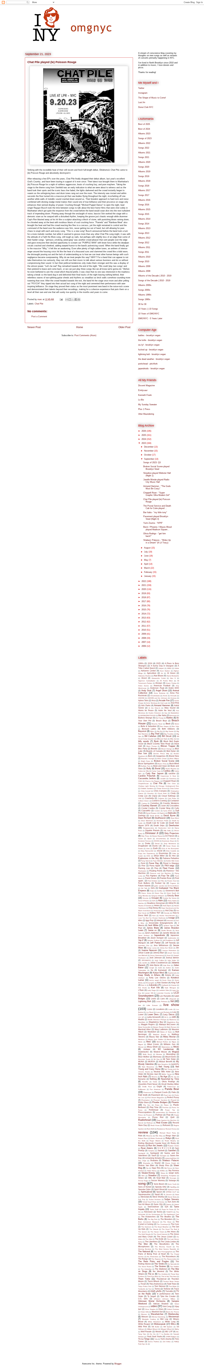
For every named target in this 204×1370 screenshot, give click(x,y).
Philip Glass (143, 1102)
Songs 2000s (144, 290)
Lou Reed (149, 1012)
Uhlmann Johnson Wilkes (164, 1299)
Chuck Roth (162, 793)
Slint (143, 1176)
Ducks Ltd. (157, 846)
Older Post (124, 327)
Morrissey (157, 1057)
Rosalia (141, 1145)
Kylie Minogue (170, 988)
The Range (143, 1259)
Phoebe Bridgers (160, 1102)
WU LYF (168, 1331)
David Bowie (155, 816)
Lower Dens (153, 1014)
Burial (157, 768)
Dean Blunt (175, 818)
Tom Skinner (159, 1286)
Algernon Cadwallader (146, 681)
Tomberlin (141, 1289)
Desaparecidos (148, 828)
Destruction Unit (164, 828)
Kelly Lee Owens (157, 978)
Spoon (159, 1192)
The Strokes (160, 1266)
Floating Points (155, 871)
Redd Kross (155, 1125)
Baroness (173, 715)
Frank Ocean (150, 878)
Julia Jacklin (142, 963)
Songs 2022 (143, 148)
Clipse (154, 796)
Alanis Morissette (173, 676)
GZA (153, 901)
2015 (144, 609)
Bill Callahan (150, 736)
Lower (141, 1014)
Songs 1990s (144, 299)
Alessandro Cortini (159, 678)
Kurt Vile (155, 987)
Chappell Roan (169, 781)
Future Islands (144, 886)
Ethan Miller (159, 856)
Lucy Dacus (169, 1014)
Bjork (156, 741)
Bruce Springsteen (146, 763)
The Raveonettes (170, 1259)
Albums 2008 (144, 271)
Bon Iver (142, 753)
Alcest (144, 678)
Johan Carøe (144, 953)
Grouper (155, 898)
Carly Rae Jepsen (154, 773)
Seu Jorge (142, 1160)
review (143, 1132)
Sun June (172, 1202)
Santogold (154, 1153)
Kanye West (158, 972)
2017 (144, 601)
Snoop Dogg (143, 1180)
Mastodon (152, 1032)
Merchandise (171, 1039)
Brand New (174, 756)
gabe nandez (159, 886)
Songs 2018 (143, 186)
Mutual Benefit (165, 1061)
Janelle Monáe (169, 933)
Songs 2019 (143, 176)
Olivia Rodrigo (168, 1081)
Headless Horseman (156, 903)
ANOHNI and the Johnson (157, 698)
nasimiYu (175, 1064)
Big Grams (169, 731)
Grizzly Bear (173, 895)
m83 (174, 1017)
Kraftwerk (164, 985)
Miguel (140, 1044)
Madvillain (141, 1022)
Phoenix (175, 1102)
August (147, 548)
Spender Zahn (144, 1189)
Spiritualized (146, 1192)
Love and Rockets (163, 1012)
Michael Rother (162, 1042)
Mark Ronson (172, 1027)
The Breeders (166, 1219)
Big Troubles (169, 734)
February (148, 572)
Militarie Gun (169, 1044)
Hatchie (141, 903)
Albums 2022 (144, 143)
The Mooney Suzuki (163, 1247)
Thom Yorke (144, 1279)
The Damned (146, 1227)
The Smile (159, 1264)
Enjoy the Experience (146, 853)
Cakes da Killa (143, 771)
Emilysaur (142, 390)
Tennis (159, 1212)
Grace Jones (146, 893)
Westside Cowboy (149, 1319)
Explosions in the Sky (148, 858)
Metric (140, 1042)
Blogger (117, 1363)
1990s (141, 663)
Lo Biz (141, 400)
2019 (144, 593)
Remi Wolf (150, 1129)
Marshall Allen (144, 1029)
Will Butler (155, 1327)
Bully (148, 768)
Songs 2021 (143, 157)
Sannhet (172, 1150)
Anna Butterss (159, 693)
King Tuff (175, 983)
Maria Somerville (144, 1027)
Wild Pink (142, 1327)
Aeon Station (165, 671)
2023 (144, 443)
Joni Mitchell (142, 955)
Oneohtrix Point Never (148, 1084)
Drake (147, 843)
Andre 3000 (173, 688)
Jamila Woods (166, 930)
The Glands (153, 1229)
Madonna (172, 1019)
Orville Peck (147, 1087)
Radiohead (144, 1120)
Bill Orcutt (166, 736)
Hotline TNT (155, 913)
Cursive (157, 811)
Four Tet (165, 875)
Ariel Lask (164, 703)
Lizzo (149, 1009)
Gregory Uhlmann (157, 896)
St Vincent (168, 1194)
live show (171, 1005)
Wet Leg (164, 1319)
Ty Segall (151, 1296)
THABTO (169, 1212)
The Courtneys (162, 1224)
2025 (144, 435)
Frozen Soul (171, 881)
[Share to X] (72, 299)
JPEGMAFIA (146, 960)
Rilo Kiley (159, 1136)
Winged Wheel (166, 1329)
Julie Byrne (154, 965)
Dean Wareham (147, 821)
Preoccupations (145, 1112)
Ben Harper (164, 726)
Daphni (162, 813)
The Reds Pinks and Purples (153, 1261)
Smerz (141, 1178)
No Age (163, 1076)
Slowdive (152, 1175)
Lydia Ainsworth (154, 1017)
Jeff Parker (155, 943)
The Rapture (156, 1259)
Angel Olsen (161, 690)
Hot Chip (169, 910)
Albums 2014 (144, 219)
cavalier (163, 778)
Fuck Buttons (144, 883)
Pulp (168, 1115)
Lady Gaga (151, 990)
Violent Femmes (173, 1309)
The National (144, 1251)
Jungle (151, 968)
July (146, 552)
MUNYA (151, 1061)
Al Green (171, 673)
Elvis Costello (171, 851)
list (172, 1001)
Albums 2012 (144, 238)
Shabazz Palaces (170, 1160)
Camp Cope (156, 771)
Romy (173, 1143)
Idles (140, 920)
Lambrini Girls (164, 990)
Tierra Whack (153, 1281)
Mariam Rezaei (158, 1027)
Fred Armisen (152, 881)
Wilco (173, 1324)
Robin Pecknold (156, 1138)
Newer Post (34, 327)
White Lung (170, 1322)
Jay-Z (140, 940)
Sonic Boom (159, 1184)
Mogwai (175, 1052)
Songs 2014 (143, 223)
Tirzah (143, 1284)
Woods (158, 1331)
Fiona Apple (154, 866)
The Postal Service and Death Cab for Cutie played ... (157, 507)
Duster (140, 848)
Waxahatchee (157, 1314)
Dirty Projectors (171, 833)
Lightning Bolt (144, 1001)
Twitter (141, 88)
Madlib (141, 1019)
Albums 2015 (144, 209)
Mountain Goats (144, 1059)
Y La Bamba (164, 1334)
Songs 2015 (143, 214)
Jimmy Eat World (166, 948)
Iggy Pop (149, 920)
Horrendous (158, 910)
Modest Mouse (160, 1052)
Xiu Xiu (153, 1334)
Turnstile (169, 1291)
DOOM (156, 841)
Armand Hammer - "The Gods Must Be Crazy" (157, 487)
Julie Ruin (166, 965)
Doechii (173, 838)
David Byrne (169, 815)
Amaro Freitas (171, 683)
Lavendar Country (163, 993)
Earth (155, 848)
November (149, 451)
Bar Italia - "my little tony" (155, 512)
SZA (166, 1207)
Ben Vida (175, 726)
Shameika (146, 1163)
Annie (165, 696)
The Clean (167, 1222)
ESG (148, 856)
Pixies (157, 1105)
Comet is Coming (159, 801)
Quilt (172, 1117)
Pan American (155, 1089)
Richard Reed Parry (168, 1133)
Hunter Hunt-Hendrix (167, 915)
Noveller (145, 1082)
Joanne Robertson (169, 950)
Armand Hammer (162, 705)
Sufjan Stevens (171, 1199)
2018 (144, 597)
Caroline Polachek (147, 776)
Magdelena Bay (173, 1022)
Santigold (141, 1153)
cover (163, 806)
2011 (144, 626)
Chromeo (150, 793)
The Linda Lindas (168, 1242)
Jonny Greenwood (157, 955)
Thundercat (161, 1279)
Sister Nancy (152, 1171)
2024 (144, 439)
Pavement (155, 1095)
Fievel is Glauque (171, 863)
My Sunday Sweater (147, 404)
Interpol (160, 920)
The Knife (159, 1239)
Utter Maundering (146, 414)
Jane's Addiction (152, 933)
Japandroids (159, 935)
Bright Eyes (145, 761)
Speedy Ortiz (160, 1187)
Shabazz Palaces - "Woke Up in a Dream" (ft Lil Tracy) (157, 541)
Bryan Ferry (162, 764)
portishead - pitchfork (148, 364)
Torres (157, 1289)
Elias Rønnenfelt (147, 851)
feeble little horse (172, 861)
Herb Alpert (167, 906)
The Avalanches (148, 1217)
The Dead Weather (161, 1227)
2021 (144, 585)
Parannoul (147, 1092)
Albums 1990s (144, 295)
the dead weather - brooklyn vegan (154, 359)
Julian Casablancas (159, 963)
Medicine (141, 1039)
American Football (162, 686)
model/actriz (143, 1052)
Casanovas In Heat (168, 776)
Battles (169, 718)
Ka (152, 970)
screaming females (153, 1158)
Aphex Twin (143, 700)
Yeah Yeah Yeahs (154, 1336)
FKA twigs (170, 865)
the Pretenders (152, 1256)
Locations (160, 1009)
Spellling (173, 1187)
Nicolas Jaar (152, 1074)
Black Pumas (151, 746)
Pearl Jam (167, 1095)
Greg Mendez (143, 896)
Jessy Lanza (152, 948)
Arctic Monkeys (151, 703)
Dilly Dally (167, 830)
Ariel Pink (175, 703)
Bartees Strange (145, 718)
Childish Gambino (147, 788)
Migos (174, 1042)
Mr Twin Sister (169, 1059)
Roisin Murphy (170, 1141)
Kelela (168, 975)
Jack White (153, 925)
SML (150, 1178)
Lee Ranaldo (165, 996)
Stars (177, 1194)
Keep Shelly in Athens (149, 975)
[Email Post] (61, 299)
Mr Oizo (157, 1059)
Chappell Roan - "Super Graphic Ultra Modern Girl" (156, 494)
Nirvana (154, 1077)
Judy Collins (159, 960)
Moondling (170, 1054)
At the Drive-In (154, 708)
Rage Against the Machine (166, 1120)
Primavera (172, 1112)
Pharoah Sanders (160, 1100)
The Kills (149, 1239)
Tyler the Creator (168, 1296)
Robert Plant (143, 1138)
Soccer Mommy (158, 1180)
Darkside (172, 813)
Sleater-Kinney (148, 1173)
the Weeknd (158, 1271)
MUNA (141, 1061)
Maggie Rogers (148, 1024)
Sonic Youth (172, 1184)
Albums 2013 (144, 228)
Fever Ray (154, 863)
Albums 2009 (144, 266)
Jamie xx (152, 930)
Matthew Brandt (159, 1034)
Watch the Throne (172, 1312)
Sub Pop (141, 1199)
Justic (160, 968)
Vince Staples (150, 1309)
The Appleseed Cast (171, 1214)
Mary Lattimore (161, 1029)
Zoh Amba (167, 1341)
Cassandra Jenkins (147, 778)
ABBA (169, 668)
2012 (144, 622)
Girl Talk (144, 888)
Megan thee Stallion (155, 1039)
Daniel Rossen (151, 813)
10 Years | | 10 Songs (148, 309)
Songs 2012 (143, 242)
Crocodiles (174, 806)
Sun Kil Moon (144, 1204)
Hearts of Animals (144, 906)
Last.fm (141, 102)
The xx (151, 1274)
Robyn (168, 1138)
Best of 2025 (144, 124)
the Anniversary (154, 1214)
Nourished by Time (170, 1079)
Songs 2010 (143, 261)
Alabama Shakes (144, 676)
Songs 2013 (143, 233)
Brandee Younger (147, 758)
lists (139, 1005)
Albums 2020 (144, 162)
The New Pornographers (163, 1252)
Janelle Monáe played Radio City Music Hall (156, 480)
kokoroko (153, 985)
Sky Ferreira (173, 1170)
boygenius (160, 756)
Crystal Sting (164, 808)
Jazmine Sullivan (153, 940)
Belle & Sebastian (149, 726)
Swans (168, 1204)
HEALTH (172, 903)
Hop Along (153, 908)
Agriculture (151, 673)
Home (79, 327)
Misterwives (166, 1047)
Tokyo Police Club (144, 1286)
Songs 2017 (143, 195)
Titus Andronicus (156, 1284)
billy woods (143, 741)
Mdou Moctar (169, 1037)
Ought (159, 1086)
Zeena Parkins (153, 1341)
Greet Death (171, 893)
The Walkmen (161, 1269)
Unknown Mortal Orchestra (151, 1301)
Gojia (152, 891)
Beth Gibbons (168, 729)
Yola (156, 1339)
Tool (149, 1289)
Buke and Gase (160, 766)
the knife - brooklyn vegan (150, 340)
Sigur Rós (156, 1168)
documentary (161, 838)
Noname (142, 1079)
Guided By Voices (169, 898)
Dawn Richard (144, 818)
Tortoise (167, 1289)
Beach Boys (161, 721)
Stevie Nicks (172, 1197)
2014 (144, 613)
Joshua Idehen (172, 958)
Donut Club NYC (145, 107)
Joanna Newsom (149, 950)
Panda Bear (172, 1089)
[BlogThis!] (69, 299)
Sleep (163, 1173)
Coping (144, 803)
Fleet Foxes (168, 868)
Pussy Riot (157, 1117)
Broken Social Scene (164, 761)
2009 (144, 634)
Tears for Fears (167, 1209)
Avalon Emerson (155, 713)
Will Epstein (167, 1327)
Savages (163, 1155)
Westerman (173, 1316)
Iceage (171, 918)
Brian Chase (162, 758)
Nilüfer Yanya (166, 1074)
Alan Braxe (158, 676)
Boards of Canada (154, 751)
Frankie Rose (165, 878)
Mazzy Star (154, 1037)
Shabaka (154, 1160)
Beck (168, 723)
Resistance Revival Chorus (167, 1129)
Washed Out (157, 1312)
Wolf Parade (146, 1331)
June (146, 556)
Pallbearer (142, 1089)
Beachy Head (157, 724)
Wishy (177, 1329)
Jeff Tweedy (170, 943)
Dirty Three (145, 836)
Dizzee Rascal (157, 836)
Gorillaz (159, 891)
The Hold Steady (144, 1234)
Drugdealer (143, 846)
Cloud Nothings (169, 796)
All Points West (166, 681)
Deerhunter (174, 825)
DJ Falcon (169, 836)
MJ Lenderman (166, 1049)
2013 (144, 617)
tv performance (164, 1294)
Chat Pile (39, 303)
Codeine (161, 798)
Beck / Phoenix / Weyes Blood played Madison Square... (157, 528)
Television (148, 1212)
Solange (172, 1180)
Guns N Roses (143, 901)
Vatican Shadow (160, 1304)
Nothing (153, 1079)
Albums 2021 (144, 152)
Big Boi (160, 731)
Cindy (173, 793)
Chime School (162, 788)
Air (162, 673)
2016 (144, 605)
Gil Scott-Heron (173, 886)
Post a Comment (39, 316)
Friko (162, 881)
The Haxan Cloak (157, 1232)
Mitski (176, 1047)
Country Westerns (171, 803)
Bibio (152, 731)
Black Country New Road (158, 744)
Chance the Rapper (152, 781)
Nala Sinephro (162, 1064)
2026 (144, 431)
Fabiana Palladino (171, 858)
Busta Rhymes (171, 769)
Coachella (149, 798)
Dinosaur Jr (151, 833)
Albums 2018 (144, 181)
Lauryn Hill (149, 993)
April (146, 564)
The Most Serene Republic (165, 1249)
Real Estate (161, 1122)
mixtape (146, 1049)
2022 (144, 581)
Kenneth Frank (145, 395)
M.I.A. (166, 1017)
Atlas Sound (169, 708)
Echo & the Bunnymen (170, 848)
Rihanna (149, 1136)
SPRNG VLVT (171, 1192)
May (146, 560)
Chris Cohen (174, 788)
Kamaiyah (162, 970)
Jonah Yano (172, 953)
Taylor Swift (154, 1209)
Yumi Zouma (165, 1339)
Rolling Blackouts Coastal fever (152, 1143)
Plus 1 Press (144, 409)
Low (174, 1012)
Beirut (177, 724)
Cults (177, 808)
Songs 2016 (143, 204)
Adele (177, 668)
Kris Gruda (142, 988)
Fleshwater (142, 871)
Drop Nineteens (170, 843)
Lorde (170, 1009)
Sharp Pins (164, 1165)
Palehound (171, 1087)
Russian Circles (173, 1146)
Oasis (155, 1082)
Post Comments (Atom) (85, 335)
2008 (144, 638)
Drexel (157, 843)
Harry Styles (172, 901)
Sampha (151, 1151)
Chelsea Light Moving (146, 786)
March (147, 568)
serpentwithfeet (171, 1158)
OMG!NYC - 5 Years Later (150, 318)
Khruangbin (150, 983)
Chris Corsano (160, 791)
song (142, 1183)
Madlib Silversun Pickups (157, 1019)
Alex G (173, 678)
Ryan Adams (147, 1148)
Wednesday (173, 1314)
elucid (159, 851)
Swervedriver (153, 1207)
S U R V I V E (164, 1148)
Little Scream (152, 1005)
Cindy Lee (143, 796)
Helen (156, 905)
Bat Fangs (159, 718)
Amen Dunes (143, 686)
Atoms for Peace (146, 710)
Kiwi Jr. (143, 985)
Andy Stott (146, 690)
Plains (166, 1105)
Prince (140, 1115)
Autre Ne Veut (164, 710)
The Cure (175, 1224)
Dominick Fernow (144, 841)
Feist (143, 863)
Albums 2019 (144, 171)
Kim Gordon (162, 983)
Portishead (153, 1110)
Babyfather (175, 713)
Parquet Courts (161, 1092)
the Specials (172, 1264)
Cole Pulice (172, 798)
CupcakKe (145, 811)
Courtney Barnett (149, 805)
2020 (144, 589)
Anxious (173, 698)
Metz (148, 1041)
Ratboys (150, 1123)
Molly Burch (147, 1054)
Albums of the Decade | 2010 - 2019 (154, 275)
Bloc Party (142, 749)
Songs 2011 (143, 252)
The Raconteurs (169, 1256)
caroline (171, 773)
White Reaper (144, 1324)
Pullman (159, 1115)
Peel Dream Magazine (155, 1097)
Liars (162, 999)
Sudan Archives (155, 1199)
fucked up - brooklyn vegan (150, 349)
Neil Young (164, 1066)
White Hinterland (154, 1322)
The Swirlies (174, 1266)
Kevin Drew (166, 980)
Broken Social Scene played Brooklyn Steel (156, 467)
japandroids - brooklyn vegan (151, 368)
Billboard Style (162, 739)
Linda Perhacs (161, 1001)
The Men (143, 1244)
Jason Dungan (157, 938)
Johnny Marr (158, 953)
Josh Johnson (155, 958)
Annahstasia (155, 696)
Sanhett (161, 1150)
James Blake (153, 928)
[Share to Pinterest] (78, 299)
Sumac (161, 1202)
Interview (170, 920)
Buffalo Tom (145, 766)
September (149, 459)
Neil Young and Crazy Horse (158, 1067)
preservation (160, 1112)
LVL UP (141, 1017)
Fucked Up (160, 883)
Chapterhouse (143, 783)
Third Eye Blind (152, 1276)
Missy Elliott (152, 1047)
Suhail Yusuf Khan (149, 1202)
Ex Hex (172, 856)
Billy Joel (173, 739)
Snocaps (173, 1178)
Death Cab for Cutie (155, 823)
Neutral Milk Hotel (162, 1072)
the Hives (171, 1232)
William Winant (152, 1329)
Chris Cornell (145, 791)
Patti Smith (143, 1095)
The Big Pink (152, 1219)
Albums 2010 (144, 257)
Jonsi (169, 955)
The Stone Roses (144, 1266)
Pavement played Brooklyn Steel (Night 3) (155, 517)
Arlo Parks (145, 705)
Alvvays (158, 683)
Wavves (144, 1314)
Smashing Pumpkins (168, 1176)
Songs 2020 (143, 167)
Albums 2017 (144, 190)
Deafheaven (160, 818)
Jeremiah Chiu (143, 945)
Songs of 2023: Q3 (152, 462)
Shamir (157, 1163)
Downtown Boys (168, 841)
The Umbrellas (146, 1269)
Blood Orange (166, 749)
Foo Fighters (151, 876)
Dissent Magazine (146, 385)
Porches (165, 1107)
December (149, 447)
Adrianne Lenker (148, 671)
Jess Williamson (161, 945)
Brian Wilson (174, 758)
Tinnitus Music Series (171, 1281)
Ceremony (172, 778)
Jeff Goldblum (168, 940)
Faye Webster (158, 861)
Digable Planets (152, 830)
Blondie (154, 749)
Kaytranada (172, 973)
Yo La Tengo (144, 1339)
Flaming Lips (144, 868)
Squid (157, 1194)
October (148, 455)
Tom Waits (173, 1286)
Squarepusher (144, 1194)
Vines (160, 1309)
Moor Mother (143, 1057)
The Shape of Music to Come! (152, 98)
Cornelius (154, 803)
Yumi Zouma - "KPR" (153, 523)
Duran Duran (171, 846)
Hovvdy (166, 913)
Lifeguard (172, 999)
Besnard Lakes (149, 729)
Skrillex (162, 1171)
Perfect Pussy (173, 1097)
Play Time (154, 1107)
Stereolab (145, 1197)
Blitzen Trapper (168, 746)
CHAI (140, 781)
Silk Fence (168, 1168)
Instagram (142, 93)
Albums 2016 (144, 200)
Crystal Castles (148, 808)
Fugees (173, 883)
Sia (147, 1168)
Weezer (144, 1317)
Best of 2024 (144, 129)
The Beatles (165, 1217)
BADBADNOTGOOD (148, 715)
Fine (143, 866)
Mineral (140, 1047)
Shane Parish (170, 1163)
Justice (168, 968)
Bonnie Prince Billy (161, 753)
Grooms (145, 898)
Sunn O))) (158, 1204)
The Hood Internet (160, 1234)
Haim (160, 900)
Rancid (140, 1123)
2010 (144, 630)
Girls (153, 888)
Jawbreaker (172, 938)
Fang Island (145, 861)
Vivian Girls (145, 1312)
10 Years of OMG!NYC (148, 313)
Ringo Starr (171, 1136)
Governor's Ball (172, 891)
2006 (144, 646)
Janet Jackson (144, 935)
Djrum (149, 838)
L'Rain (141, 990)
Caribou (167, 771)
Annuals (173, 696)
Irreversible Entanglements (161, 923)
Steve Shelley (158, 1197)
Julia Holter (172, 960)
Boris (150, 756)
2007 (144, 642)
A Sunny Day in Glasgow (162, 666)
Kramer (174, 985)
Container (174, 801)
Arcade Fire (164, 700)
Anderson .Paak (157, 688)
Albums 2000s (144, 285)
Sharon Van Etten (146, 1165)
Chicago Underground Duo (168, 786)
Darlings (142, 815)
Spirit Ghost (159, 1189)
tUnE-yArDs (156, 1291)
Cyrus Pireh (167, 811)
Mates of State (166, 1032)
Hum (154, 915)
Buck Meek (174, 763)
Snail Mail (160, 1178)
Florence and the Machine (160, 873)
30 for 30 (142, 304)
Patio (173, 1092)
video (154, 1306)
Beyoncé (142, 731)
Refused (166, 1125)
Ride (140, 1136)
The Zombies (163, 1274)
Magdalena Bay (156, 1022)
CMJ (139, 798)
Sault (153, 1155)
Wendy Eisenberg (158, 1317)
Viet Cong (167, 1306)
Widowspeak (160, 1324)
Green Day (159, 893)
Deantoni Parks (162, 821)
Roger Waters (155, 1141)
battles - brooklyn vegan (149, 335)
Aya (165, 713)
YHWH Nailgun (171, 1337)
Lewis (153, 999)
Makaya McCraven (167, 1024)
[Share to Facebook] (75, 299)
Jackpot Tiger (168, 925)
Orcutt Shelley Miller (170, 1084)
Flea (156, 868)
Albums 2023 (144, 133)
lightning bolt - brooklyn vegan (152, 354)
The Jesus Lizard (165, 1237)
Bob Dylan (171, 751)
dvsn (148, 848)
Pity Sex (146, 1105)
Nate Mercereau (148, 1067)
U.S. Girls (143, 1299)
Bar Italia (162, 715)
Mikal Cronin (153, 1044)
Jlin (177, 948)
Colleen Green (143, 801)
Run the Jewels (155, 1145)
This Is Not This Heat (169, 1276)
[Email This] (66, 299)
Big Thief (155, 734)
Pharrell (173, 1100)
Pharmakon (145, 1100)
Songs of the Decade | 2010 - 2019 (154, 280)
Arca (154, 700)
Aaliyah (161, 668)
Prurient (149, 1115)
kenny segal (154, 980)
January (148, 576)
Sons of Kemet (144, 1187)
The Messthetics (162, 1244)
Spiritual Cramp (173, 1189)
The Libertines (151, 1242)
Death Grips (159, 825)
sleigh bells (174, 1173)
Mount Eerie (170, 1057)
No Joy (173, 1077)
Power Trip (170, 1110)
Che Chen (172, 783)
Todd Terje (171, 1284)
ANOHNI (141, 698)
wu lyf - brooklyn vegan (149, 345)
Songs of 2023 (145, 138)
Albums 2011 (144, 247)
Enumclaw (163, 853)
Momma (159, 1054)
